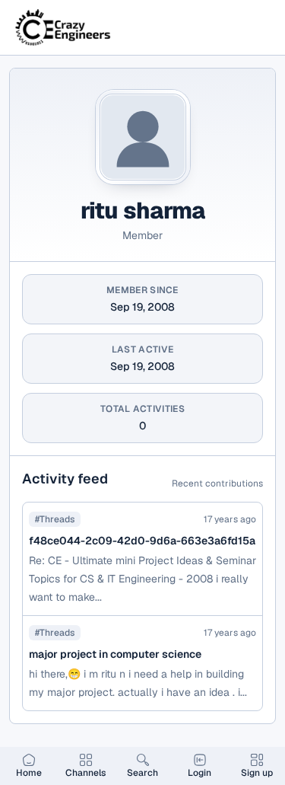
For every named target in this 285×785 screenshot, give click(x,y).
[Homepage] (63, 27)
